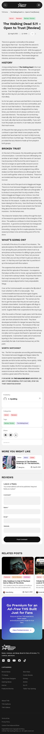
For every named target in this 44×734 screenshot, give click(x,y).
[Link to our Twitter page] (3, 660)
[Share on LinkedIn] (16, 435)
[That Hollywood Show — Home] (22, 5)
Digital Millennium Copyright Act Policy (13, 729)
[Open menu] (38, 5)
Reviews (19, 18)
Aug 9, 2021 (14, 34)
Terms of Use (5, 718)
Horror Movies (16, 577)
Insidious (27, 577)
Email (6, 517)
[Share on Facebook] (5, 435)
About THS (5, 701)
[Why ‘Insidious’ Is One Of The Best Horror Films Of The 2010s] (18, 565)
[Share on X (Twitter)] (11, 435)
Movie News (6, 672)
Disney (25, 678)
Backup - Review (29, 18)
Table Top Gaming (29, 689)
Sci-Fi (25, 685)
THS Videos (6, 707)
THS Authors (6, 704)
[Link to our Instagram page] (8, 660)
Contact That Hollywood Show (10, 725)
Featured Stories (8, 689)
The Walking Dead (22, 423)
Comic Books (28, 675)
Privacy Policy (6, 722)
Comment (7, 495)
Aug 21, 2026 (28, 592)
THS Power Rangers (9, 678)
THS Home (5, 12)
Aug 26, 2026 (36, 467)
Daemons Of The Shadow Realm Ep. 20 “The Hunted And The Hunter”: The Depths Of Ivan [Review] (28, 462)
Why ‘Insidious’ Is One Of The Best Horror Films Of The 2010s (16, 582)
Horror (12, 18)
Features (7, 577)
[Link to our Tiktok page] (24, 660)
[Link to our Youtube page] (14, 660)
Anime (19, 457)
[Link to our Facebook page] (19, 660)
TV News (5, 675)
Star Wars (26, 672)
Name (6, 507)
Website (6, 526)
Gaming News (6, 682)
